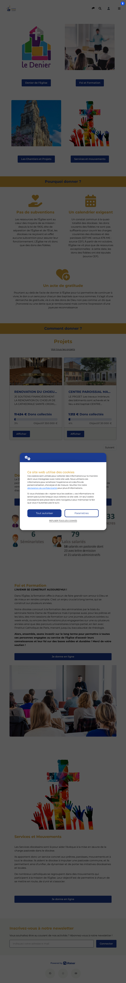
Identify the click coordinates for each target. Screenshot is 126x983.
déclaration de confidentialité (42, 488)
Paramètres (82, 513)
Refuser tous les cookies (63, 521)
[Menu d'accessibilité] (122, 3)
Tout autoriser (44, 513)
